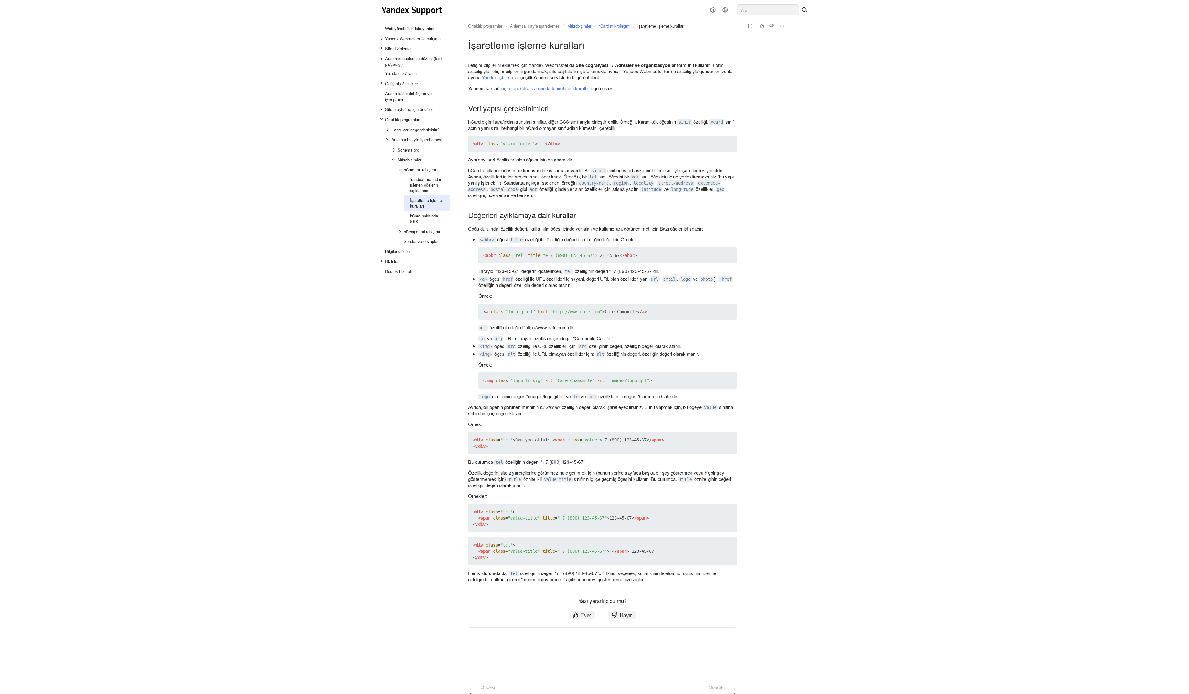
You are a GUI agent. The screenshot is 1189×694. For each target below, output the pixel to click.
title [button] (516, 239)
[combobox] (768, 10)
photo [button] (706, 279)
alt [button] (511, 354)
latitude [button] (651, 189)
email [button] (669, 279)
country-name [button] (594, 183)
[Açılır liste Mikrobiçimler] (394, 160)
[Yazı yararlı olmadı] (771, 26)
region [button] (621, 183)
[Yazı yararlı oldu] (761, 26)
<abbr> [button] (487, 239)
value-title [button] (557, 479)
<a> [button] (483, 279)
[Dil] (725, 9)
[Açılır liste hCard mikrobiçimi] (401, 170)
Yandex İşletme (497, 77)
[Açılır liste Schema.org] (394, 150)
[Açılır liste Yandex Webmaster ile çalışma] (382, 39)
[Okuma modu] (750, 26)
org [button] (498, 338)
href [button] (508, 279)
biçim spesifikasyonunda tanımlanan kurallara (546, 88)
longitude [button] (682, 189)
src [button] (511, 346)
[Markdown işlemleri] (781, 26)
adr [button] (635, 176)
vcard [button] (717, 122)
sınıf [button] (684, 122)
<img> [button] (486, 346)
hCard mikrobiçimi (614, 26)
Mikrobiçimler (579, 26)
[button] (717, 143)
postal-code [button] (504, 189)
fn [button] (482, 338)
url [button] (654, 279)
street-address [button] (675, 183)
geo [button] (720, 189)
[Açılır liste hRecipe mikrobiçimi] (401, 232)
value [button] (710, 407)
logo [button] (685, 279)
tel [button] (593, 176)
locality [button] (643, 183)
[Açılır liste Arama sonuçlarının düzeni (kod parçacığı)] (382, 61)
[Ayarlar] (712, 9)
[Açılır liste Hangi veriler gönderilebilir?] (388, 130)
